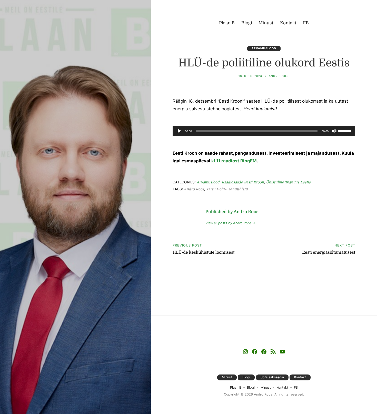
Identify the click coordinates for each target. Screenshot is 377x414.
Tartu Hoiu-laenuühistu (227, 189)
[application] (264, 131)
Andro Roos (279, 76)
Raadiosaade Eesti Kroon (243, 182)
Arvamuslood (264, 48)
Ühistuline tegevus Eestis (288, 182)
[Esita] (179, 134)
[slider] (345, 130)
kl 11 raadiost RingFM (234, 160)
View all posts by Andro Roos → (230, 223)
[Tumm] (334, 134)
